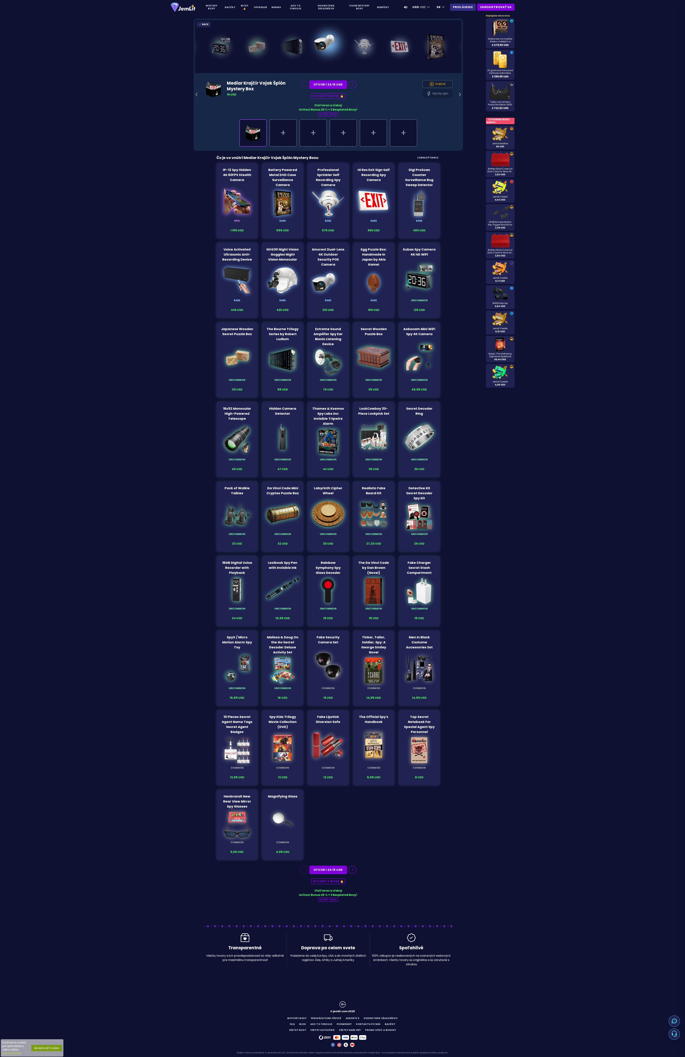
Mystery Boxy (211, 7)
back (205, 24)
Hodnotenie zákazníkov (326, 7)
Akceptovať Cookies (46, 1048)
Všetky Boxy (297, 1030)
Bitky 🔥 (244, 7)
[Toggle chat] (674, 1021)
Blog (302, 1024)
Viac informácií (11, 1053)
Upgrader (260, 7)
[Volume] (406, 7)
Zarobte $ (352, 1018)
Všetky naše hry (350, 1030)
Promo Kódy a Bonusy (380, 1030)
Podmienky (344, 1024)
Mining (276, 7)
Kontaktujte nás (368, 1024)
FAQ (292, 1024)
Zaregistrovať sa (496, 7)
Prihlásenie (463, 7)
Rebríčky (383, 7)
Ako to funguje (295, 7)
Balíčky (230, 7)
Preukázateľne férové (326, 1018)
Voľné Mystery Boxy (359, 7)
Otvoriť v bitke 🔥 (328, 96)
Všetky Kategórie (322, 1030)
